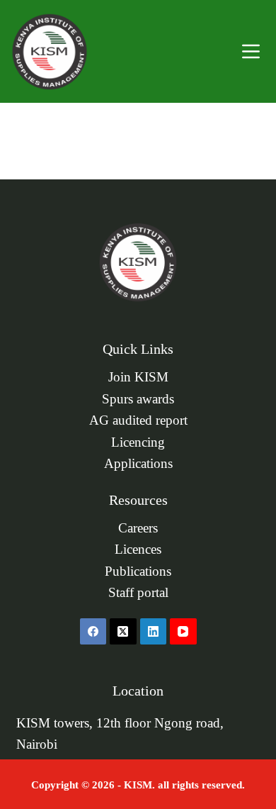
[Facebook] (93, 631)
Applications (138, 464)
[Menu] (251, 51)
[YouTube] (183, 631)
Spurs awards (138, 399)
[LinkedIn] (153, 631)
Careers (138, 528)
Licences (138, 549)
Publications (138, 571)
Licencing (138, 442)
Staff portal (138, 593)
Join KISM (138, 377)
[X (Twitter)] (123, 631)
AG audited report (138, 420)
